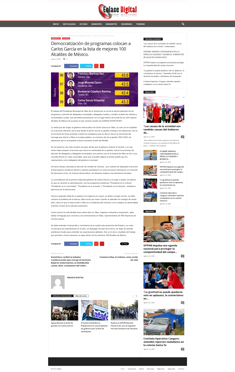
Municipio (97, 24)
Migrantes (111, 24)
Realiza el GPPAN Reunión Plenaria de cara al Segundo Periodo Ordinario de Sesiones (124, 326)
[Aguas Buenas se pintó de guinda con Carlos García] (64, 310)
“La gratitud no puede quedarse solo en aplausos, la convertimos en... (171, 182)
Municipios (56, 38)
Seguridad (126, 24)
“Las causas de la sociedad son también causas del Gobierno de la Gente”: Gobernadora (162, 45)
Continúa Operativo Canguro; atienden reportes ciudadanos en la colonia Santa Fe (161, 82)
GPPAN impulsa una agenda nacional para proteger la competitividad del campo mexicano (163, 64)
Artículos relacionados (62, 296)
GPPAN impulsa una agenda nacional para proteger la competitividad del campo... (172, 169)
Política (66, 38)
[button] (183, 24)
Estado (83, 24)
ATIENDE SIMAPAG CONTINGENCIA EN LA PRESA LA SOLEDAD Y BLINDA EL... (169, 155)
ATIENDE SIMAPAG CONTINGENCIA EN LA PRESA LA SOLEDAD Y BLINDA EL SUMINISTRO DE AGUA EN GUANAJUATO (163, 54)
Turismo (140, 24)
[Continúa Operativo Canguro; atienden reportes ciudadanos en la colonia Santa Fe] (150, 197)
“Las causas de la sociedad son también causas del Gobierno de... (162, 129)
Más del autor (81, 296)
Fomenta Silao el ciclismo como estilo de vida (119, 258)
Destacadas (69, 24)
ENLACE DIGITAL (75, 277)
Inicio (56, 24)
